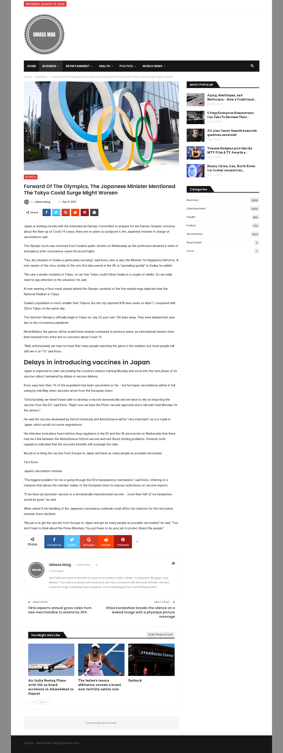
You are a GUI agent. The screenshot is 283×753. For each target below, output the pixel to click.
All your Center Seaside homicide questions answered (232, 133)
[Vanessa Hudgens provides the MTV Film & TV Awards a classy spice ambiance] (195, 153)
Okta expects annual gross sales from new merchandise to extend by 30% (60, 610)
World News (152, 66)
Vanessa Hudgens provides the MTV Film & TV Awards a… (229, 150)
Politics (126, 66)
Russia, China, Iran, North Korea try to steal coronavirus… (231, 168)
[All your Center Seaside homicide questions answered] (195, 135)
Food (190, 251)
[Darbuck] (151, 660)
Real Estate (194, 242)
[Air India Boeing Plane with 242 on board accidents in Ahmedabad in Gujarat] (51, 660)
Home (31, 66)
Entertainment (77, 66)
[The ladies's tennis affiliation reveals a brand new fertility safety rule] (101, 660)
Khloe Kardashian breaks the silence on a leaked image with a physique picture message (140, 612)
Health (104, 66)
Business (49, 66)
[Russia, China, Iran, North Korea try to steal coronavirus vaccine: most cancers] (195, 170)
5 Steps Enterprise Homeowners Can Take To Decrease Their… (230, 115)
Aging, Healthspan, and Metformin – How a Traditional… (231, 97)
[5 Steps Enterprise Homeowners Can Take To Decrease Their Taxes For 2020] (195, 117)
